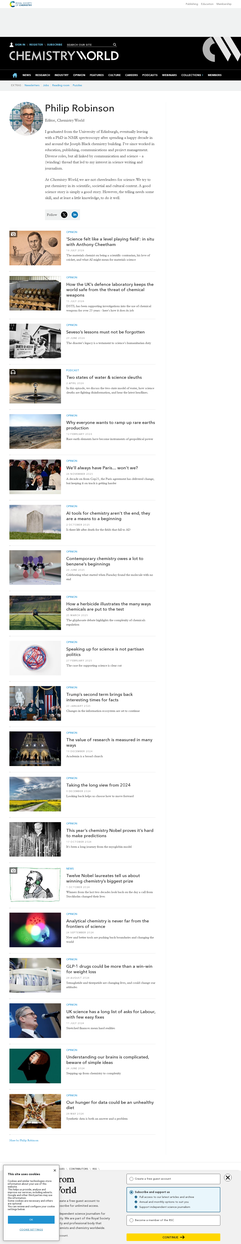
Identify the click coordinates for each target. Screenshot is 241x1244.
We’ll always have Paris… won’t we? (102, 467)
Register (36, 44)
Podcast (72, 370)
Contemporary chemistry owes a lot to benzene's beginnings (104, 561)
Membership (224, 4)
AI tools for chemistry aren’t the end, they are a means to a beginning (108, 516)
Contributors (78, 1168)
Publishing (192, 4)
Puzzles (77, 85)
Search (114, 44)
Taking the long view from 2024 (98, 785)
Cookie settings (31, 1229)
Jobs (46, 85)
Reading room (60, 85)
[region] (31, 1203)
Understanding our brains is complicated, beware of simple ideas (107, 1059)
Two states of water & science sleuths (104, 377)
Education (207, 4)
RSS (95, 1168)
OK (31, 1219)
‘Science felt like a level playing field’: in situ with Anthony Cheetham (110, 241)
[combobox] (90, 45)
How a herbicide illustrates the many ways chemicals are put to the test (108, 606)
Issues (61, 1168)
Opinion (71, 232)
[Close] (55, 1170)
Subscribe (54, 44)
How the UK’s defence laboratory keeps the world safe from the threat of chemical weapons (110, 290)
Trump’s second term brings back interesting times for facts (99, 697)
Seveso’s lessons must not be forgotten (105, 332)
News (70, 868)
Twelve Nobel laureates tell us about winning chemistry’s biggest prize (103, 878)
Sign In (20, 44)
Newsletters (32, 85)
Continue (170, 1237)
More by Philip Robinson (23, 1140)
